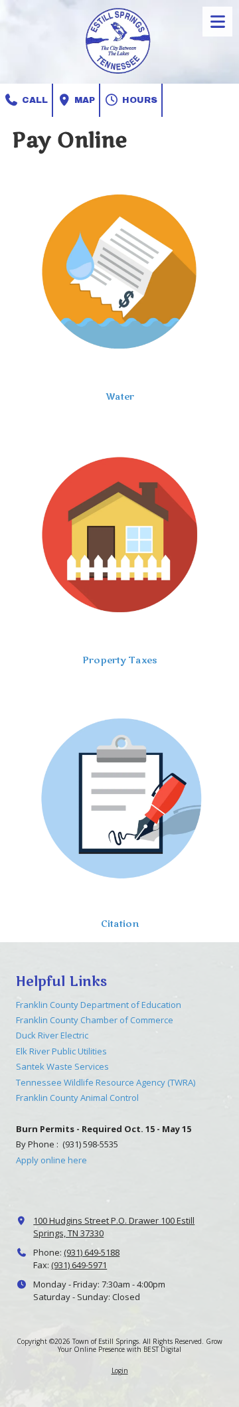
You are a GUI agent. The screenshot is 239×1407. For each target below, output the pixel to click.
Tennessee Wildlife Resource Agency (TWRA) (105, 1082)
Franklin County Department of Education (98, 1005)
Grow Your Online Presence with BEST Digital (140, 1345)
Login (120, 1370)
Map (83, 100)
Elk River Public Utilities (61, 1051)
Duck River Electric (52, 1035)
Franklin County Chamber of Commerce (94, 1020)
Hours (138, 100)
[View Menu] (217, 22)
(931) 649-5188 (92, 1252)
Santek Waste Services (62, 1066)
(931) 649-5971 (79, 1265)
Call (33, 100)
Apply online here (51, 1160)
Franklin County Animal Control (77, 1098)
